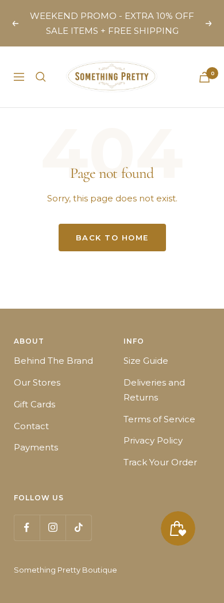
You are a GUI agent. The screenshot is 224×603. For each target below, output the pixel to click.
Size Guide (145, 360)
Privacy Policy (153, 440)
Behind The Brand (53, 360)
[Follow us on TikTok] (78, 527)
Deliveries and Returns (154, 390)
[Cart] (204, 77)
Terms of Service (159, 419)
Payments (36, 447)
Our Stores (37, 382)
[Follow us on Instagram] (52, 527)
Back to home (112, 237)
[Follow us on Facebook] (27, 527)
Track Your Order (160, 462)
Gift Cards (34, 404)
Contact (31, 426)
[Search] (41, 77)
